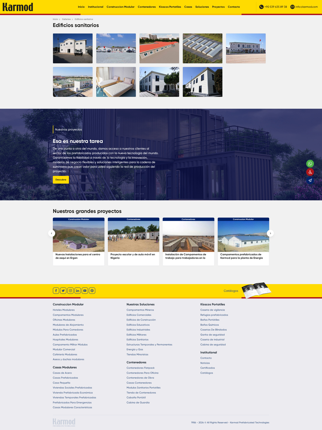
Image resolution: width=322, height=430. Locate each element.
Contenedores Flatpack (141, 367)
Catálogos (206, 372)
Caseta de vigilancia (212, 309)
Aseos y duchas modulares (68, 359)
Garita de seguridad (212, 334)
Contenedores (147, 6)
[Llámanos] (310, 172)
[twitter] (63, 290)
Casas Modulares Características (72, 407)
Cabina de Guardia (138, 402)
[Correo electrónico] (310, 180)
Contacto (234, 6)
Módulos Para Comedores (68, 329)
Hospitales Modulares (65, 339)
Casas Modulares (65, 367)
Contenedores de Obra (140, 377)
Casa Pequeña (61, 382)
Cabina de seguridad (213, 344)
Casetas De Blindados (213, 329)
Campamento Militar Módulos (70, 344)
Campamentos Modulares (68, 314)
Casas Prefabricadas (65, 377)
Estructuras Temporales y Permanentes (149, 344)
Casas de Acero (62, 372)
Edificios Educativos (138, 324)
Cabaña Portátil (136, 397)
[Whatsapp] (310, 164)
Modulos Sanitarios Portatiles (143, 387)
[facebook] (56, 290)
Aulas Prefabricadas (65, 334)
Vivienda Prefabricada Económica (73, 392)
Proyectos (218, 6)
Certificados (207, 367)
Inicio (81, 6)
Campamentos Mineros (140, 309)
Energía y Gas (135, 349)
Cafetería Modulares (65, 354)
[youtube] (85, 290)
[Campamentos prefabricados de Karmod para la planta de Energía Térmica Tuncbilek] (188, 238)
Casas (188, 6)
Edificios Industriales (138, 329)
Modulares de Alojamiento (68, 324)
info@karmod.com (307, 6)
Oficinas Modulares (64, 319)
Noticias (205, 363)
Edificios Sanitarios (137, 339)
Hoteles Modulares (64, 309)
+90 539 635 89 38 (275, 6)
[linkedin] (77, 290)
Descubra (61, 179)
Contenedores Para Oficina (142, 372)
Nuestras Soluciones (140, 304)
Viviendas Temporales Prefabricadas (74, 397)
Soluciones (202, 6)
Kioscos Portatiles (170, 6)
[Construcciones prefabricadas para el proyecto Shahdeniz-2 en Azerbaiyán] (243, 238)
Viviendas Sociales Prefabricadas (72, 387)
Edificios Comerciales (139, 314)
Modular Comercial (64, 349)
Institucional (95, 6)
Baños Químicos (209, 324)
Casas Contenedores (139, 382)
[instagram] (70, 290)
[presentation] (51, 233)
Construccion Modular (121, 6)
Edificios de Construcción (141, 319)
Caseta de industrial (212, 339)
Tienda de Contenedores (141, 392)
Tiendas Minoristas (137, 354)
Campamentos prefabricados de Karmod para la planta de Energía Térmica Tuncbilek (187, 258)
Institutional (208, 352)
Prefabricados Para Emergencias (72, 402)
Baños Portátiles (209, 319)
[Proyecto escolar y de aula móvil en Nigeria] (79, 238)
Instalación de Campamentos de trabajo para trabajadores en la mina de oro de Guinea (131, 258)
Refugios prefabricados (214, 314)
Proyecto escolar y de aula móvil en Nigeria (78, 256)
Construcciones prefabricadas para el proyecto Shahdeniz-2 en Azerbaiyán (242, 258)
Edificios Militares (136, 334)
